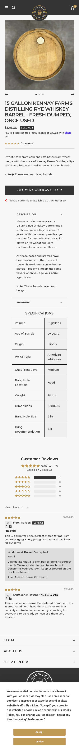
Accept (39, 732)
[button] (22, 477)
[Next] (72, 94)
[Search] (13, 7)
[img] (12, 517)
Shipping (23, 302)
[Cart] (72, 8)
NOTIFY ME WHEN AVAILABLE (39, 190)
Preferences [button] (35, 719)
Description (26, 214)
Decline (39, 741)
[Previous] (6, 94)
